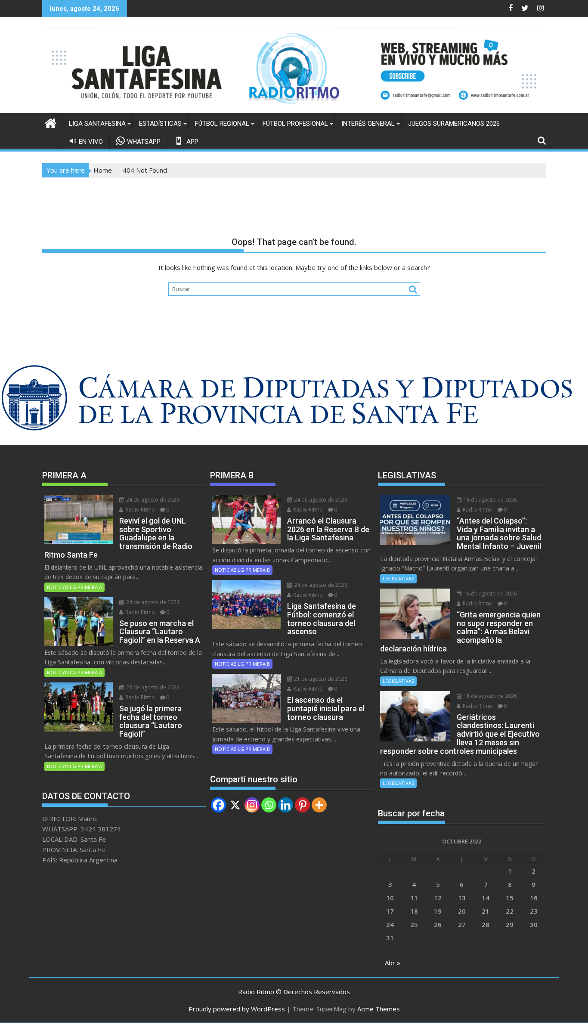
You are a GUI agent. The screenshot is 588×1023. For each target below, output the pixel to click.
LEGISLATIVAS (398, 578)
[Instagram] (252, 804)
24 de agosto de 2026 (152, 499)
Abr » (392, 962)
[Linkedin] (285, 804)
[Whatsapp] (268, 804)
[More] (319, 804)
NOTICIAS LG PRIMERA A (74, 587)
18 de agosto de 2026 (489, 499)
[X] (235, 804)
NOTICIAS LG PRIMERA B (242, 570)
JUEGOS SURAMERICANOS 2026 (454, 123)
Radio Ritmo (139, 509)
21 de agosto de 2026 (320, 678)
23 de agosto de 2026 (152, 687)
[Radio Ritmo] (294, 108)
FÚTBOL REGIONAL (222, 123)
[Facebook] (218, 804)
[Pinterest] (302, 804)
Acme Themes (378, 1008)
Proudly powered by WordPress (237, 1008)
